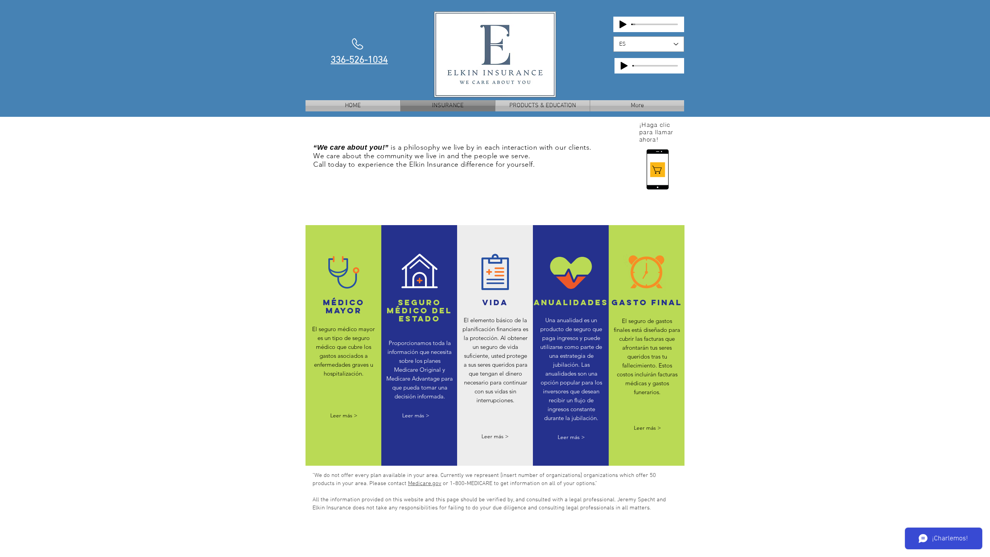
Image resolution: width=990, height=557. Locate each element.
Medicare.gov (424, 483)
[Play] (623, 24)
